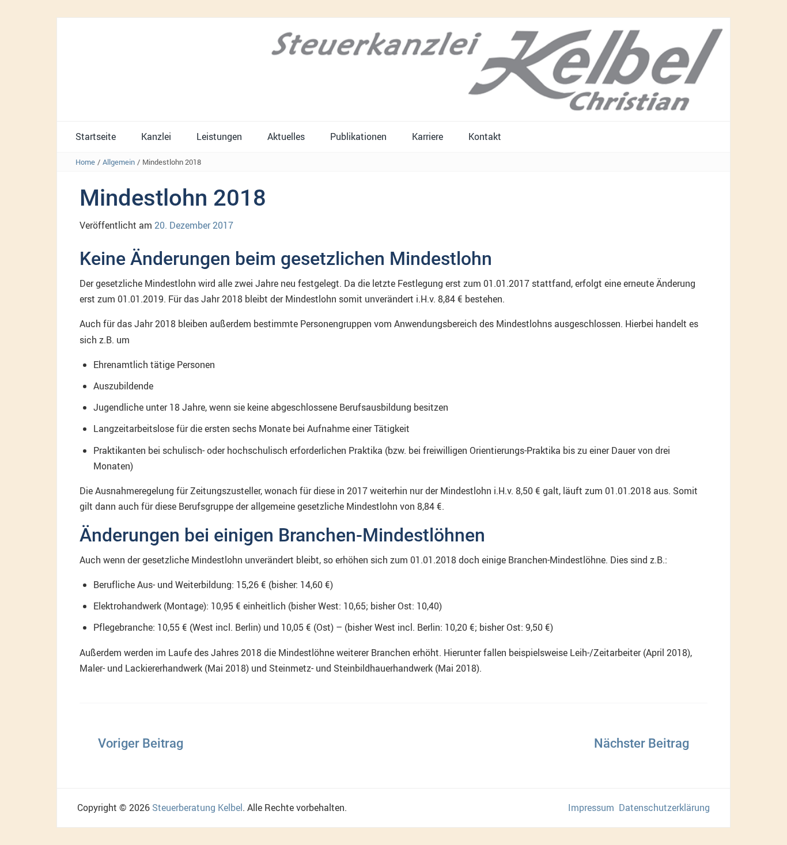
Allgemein (119, 162)
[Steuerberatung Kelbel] (393, 68)
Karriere (427, 136)
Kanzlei (156, 136)
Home (85, 162)
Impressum (591, 807)
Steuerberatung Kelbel (197, 807)
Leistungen (219, 136)
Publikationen (358, 136)
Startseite (95, 136)
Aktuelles (286, 136)
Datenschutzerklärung (664, 807)
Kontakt (484, 136)
